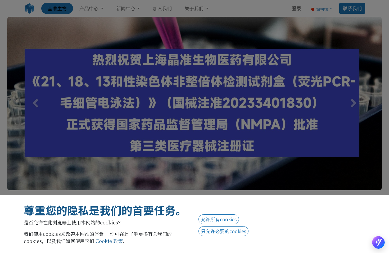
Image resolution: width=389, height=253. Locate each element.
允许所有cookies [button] (219, 219)
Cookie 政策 (109, 240)
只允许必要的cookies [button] (223, 231)
